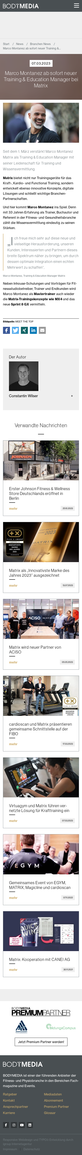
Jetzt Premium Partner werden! (41, 1042)
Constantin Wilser (23, 396)
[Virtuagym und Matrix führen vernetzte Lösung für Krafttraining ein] (41, 778)
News (20, 44)
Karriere (9, 1113)
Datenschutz (31, 1149)
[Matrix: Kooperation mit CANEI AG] (41, 931)
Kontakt (9, 1100)
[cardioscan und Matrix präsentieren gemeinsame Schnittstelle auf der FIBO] (41, 696)
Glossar (50, 1113)
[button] (6, 330)
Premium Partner (56, 1107)
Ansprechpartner (15, 1107)
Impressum (10, 1149)
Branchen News (40, 44)
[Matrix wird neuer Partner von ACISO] (41, 619)
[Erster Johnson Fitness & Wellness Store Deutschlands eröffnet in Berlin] (41, 461)
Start (6, 44)
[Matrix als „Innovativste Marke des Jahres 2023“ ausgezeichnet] (41, 542)
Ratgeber (10, 1094)
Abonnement (53, 1100)
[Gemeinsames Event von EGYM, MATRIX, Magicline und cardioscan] (41, 854)
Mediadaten (53, 1094)
